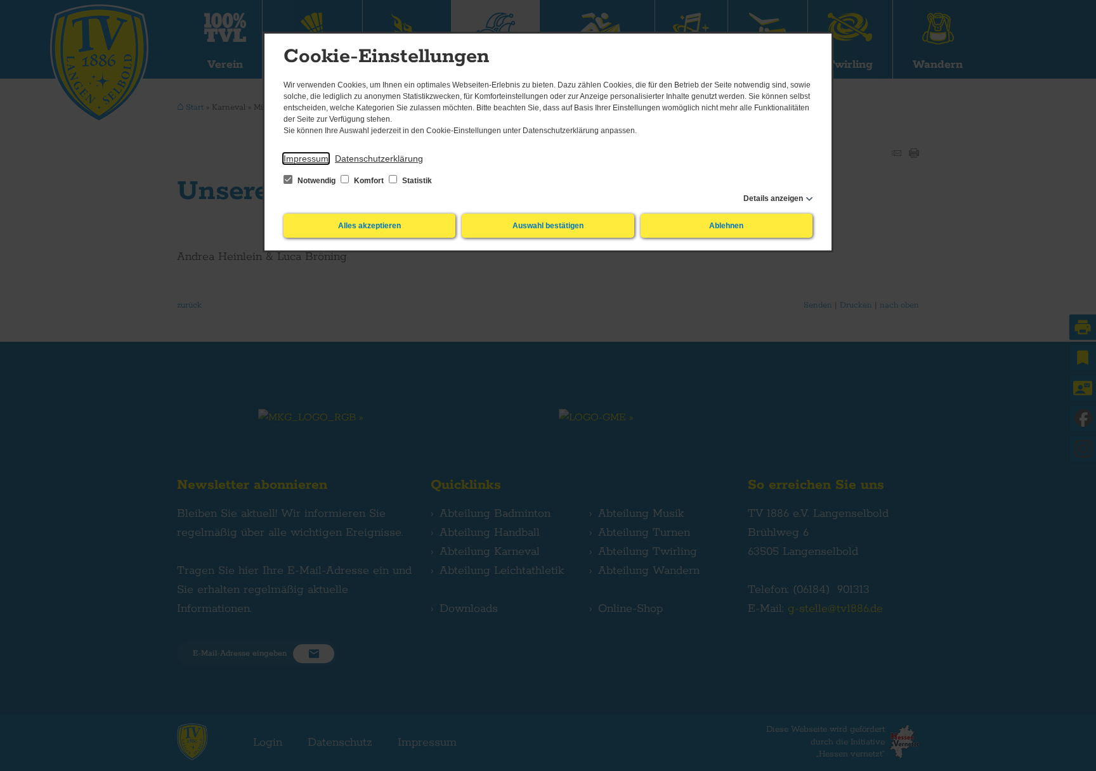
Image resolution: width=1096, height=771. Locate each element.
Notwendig (316, 180)
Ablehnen (726, 225)
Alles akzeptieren (369, 225)
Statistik (416, 180)
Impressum (306, 158)
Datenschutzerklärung (379, 158)
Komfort (369, 180)
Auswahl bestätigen (548, 225)
